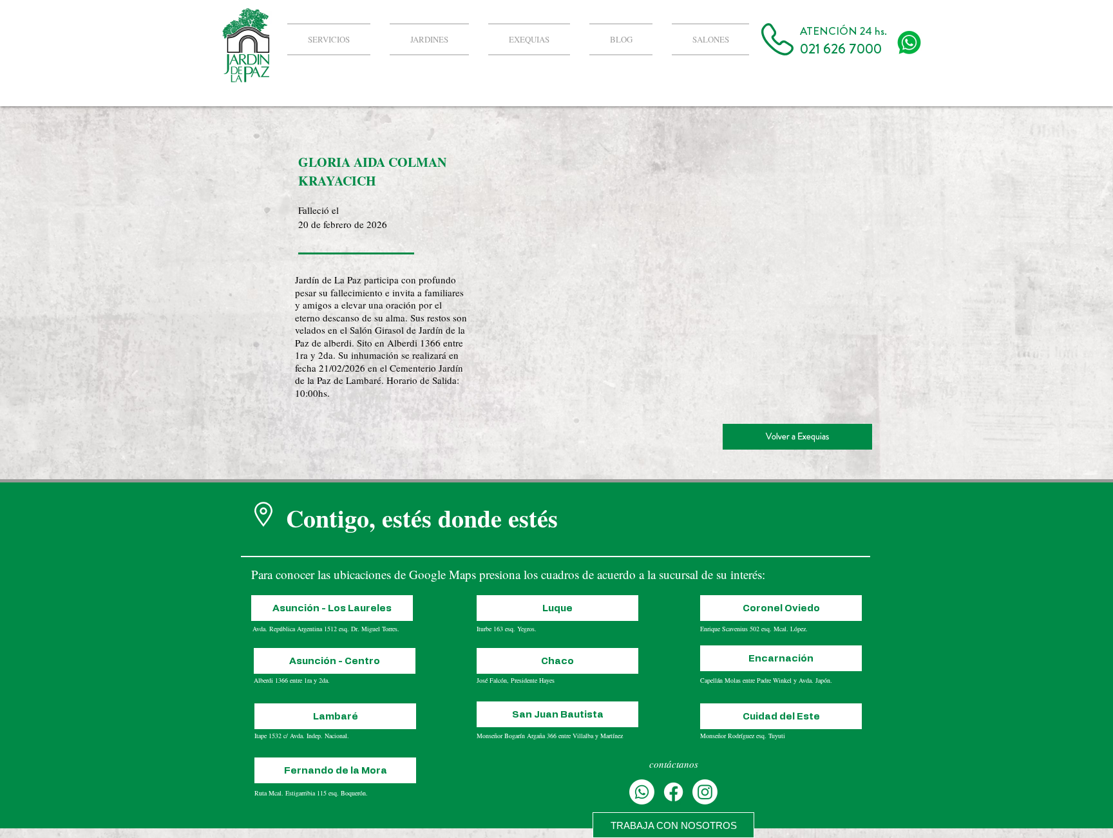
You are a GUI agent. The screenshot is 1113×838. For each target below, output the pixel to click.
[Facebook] (673, 792)
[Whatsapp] (641, 792)
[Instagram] (705, 792)
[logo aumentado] (909, 42)
